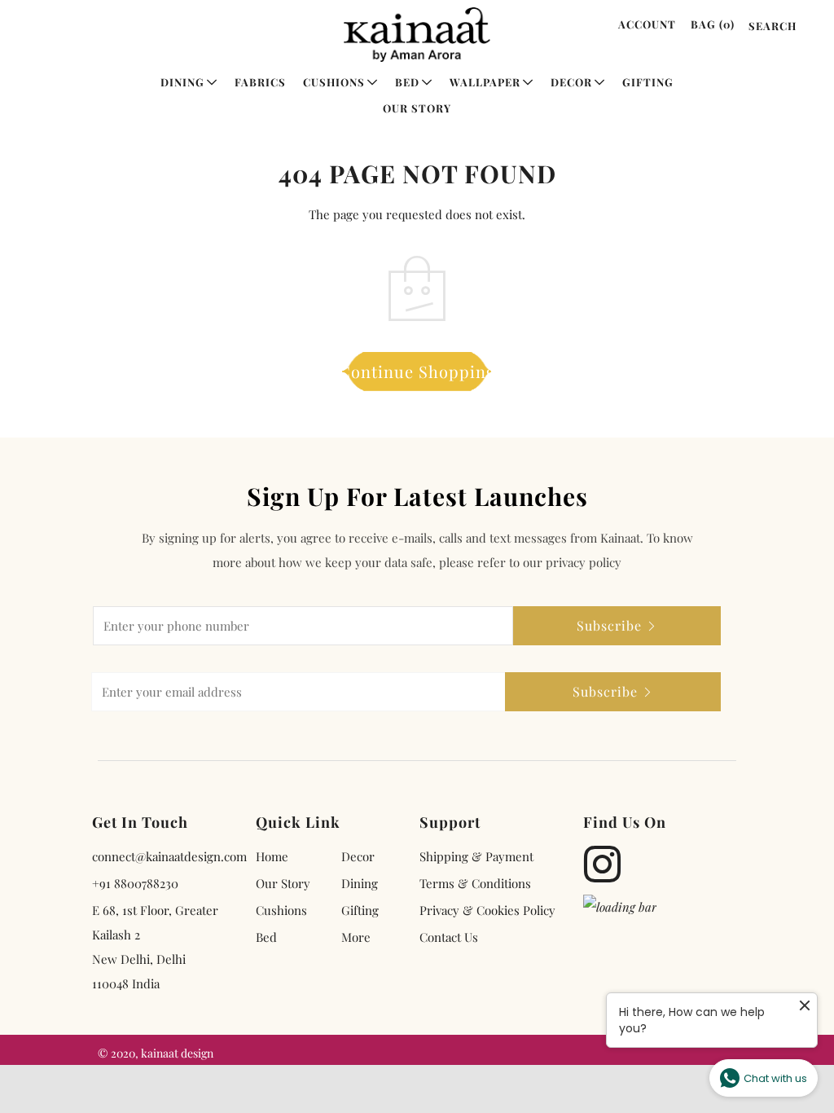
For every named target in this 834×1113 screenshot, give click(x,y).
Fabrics (260, 82)
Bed (407, 82)
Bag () (713, 24)
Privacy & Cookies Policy (487, 910)
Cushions (334, 82)
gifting (360, 910)
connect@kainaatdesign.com (169, 856)
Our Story (417, 108)
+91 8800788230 (135, 883)
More (356, 937)
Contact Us (448, 937)
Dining (182, 82)
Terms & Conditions (475, 883)
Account (647, 24)
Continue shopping (417, 371)
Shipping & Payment (476, 856)
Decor (571, 82)
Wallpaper (485, 82)
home (272, 856)
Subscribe (609, 625)
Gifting (648, 82)
